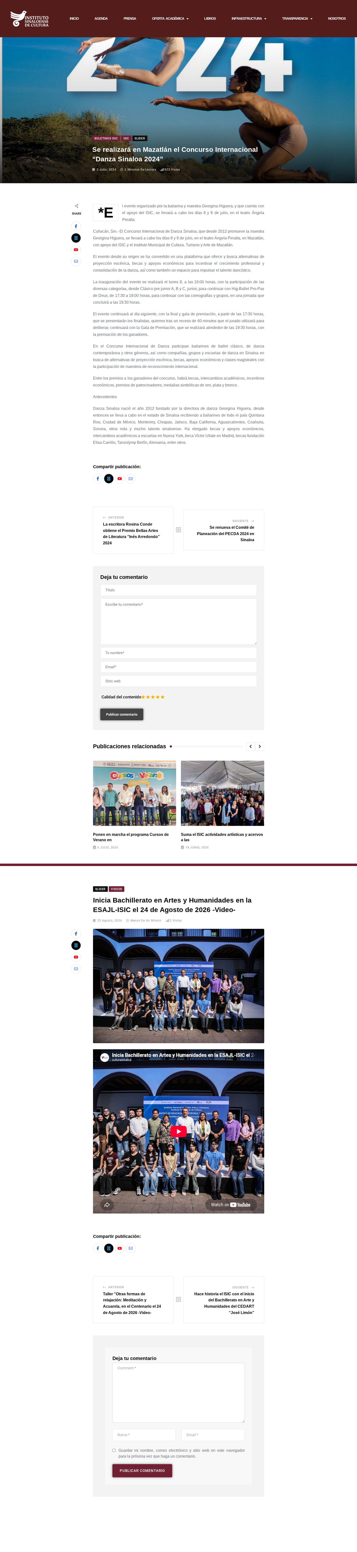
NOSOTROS (337, 18)
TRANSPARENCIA (295, 18)
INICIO (74, 18)
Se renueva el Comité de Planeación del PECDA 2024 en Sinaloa (225, 533)
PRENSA (130, 18)
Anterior (116, 517)
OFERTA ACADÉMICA (168, 18)
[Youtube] (76, 250)
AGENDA (101, 18)
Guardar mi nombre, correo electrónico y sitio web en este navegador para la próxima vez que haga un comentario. (182, 1453)
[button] (250, 746)
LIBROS (210, 18)
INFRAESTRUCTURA (247, 18)
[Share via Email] (76, 261)
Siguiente (240, 521)
